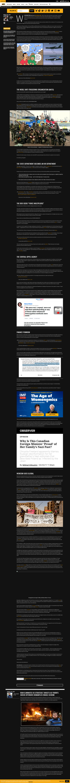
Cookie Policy (31, 781)
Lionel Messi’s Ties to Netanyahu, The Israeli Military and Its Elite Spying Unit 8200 (9, 36)
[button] (57, 1)
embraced (57, 31)
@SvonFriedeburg (58, 340)
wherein (37, 606)
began (56, 230)
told (52, 264)
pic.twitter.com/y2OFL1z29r (22, 238)
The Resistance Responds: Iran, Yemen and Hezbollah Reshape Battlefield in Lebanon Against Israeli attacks (9, 43)
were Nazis (55, 94)
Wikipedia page (31, 530)
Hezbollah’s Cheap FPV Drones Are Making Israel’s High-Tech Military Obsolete (9, 48)
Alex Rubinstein (38, 15)
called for (39, 640)
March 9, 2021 (32, 78)
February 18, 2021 (31, 345)
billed (41, 544)
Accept (67, 781)
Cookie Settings (61, 781)
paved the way (20, 152)
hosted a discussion (34, 387)
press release (42, 248)
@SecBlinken (20, 74)
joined (25, 564)
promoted (30, 182)
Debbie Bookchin (44, 489)
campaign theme (49, 166)
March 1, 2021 (30, 279)
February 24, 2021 (33, 197)
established (27, 294)
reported (19, 104)
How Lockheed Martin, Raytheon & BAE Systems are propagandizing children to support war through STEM (9, 31)
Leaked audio (29, 106)
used (32, 167)
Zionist (19, 489)
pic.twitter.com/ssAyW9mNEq (48, 75)
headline (46, 244)
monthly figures (21, 620)
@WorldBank (21, 342)
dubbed (57, 484)
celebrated (50, 233)
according (21, 250)
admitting (54, 348)
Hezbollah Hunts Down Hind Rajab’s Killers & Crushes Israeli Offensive (9, 40)
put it (56, 222)
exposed (19, 539)
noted (60, 600)
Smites (45, 227)
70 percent (58, 531)
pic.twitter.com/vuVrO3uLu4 (22, 276)
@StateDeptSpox (21, 191)
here (59, 665)
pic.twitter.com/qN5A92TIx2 (31, 194)
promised (19, 616)
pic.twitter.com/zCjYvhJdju (30, 342)
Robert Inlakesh (16, 693)
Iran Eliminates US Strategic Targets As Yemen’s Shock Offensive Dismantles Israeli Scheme (39, 693)
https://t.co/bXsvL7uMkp (22, 194)
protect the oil (54, 494)
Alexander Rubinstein (11, 17)
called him (59, 639)
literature (36, 488)
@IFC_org (45, 340)
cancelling (54, 97)
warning (33, 605)
